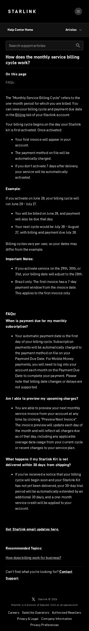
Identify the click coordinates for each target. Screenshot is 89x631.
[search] (78, 45)
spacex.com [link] (70, 604)
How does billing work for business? (33, 558)
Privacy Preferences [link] (44, 625)
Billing (20, 115)
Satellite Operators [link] (35, 612)
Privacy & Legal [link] (28, 619)
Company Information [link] (56, 619)
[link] (22, 11)
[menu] (78, 11)
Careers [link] (13, 612)
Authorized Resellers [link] (66, 612)
